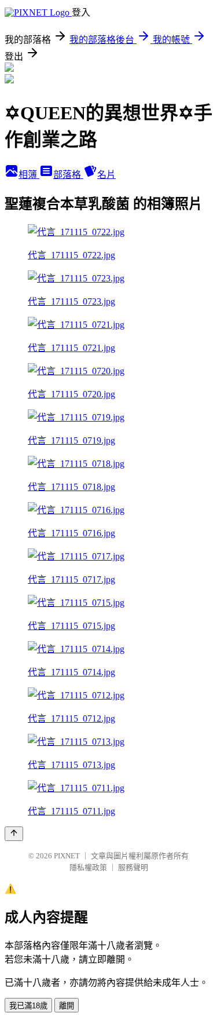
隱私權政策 (88, 867)
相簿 (29, 175)
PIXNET (67, 855)
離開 (66, 1005)
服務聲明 (133, 867)
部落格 (68, 175)
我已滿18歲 (28, 1005)
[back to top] (14, 833)
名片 (106, 175)
